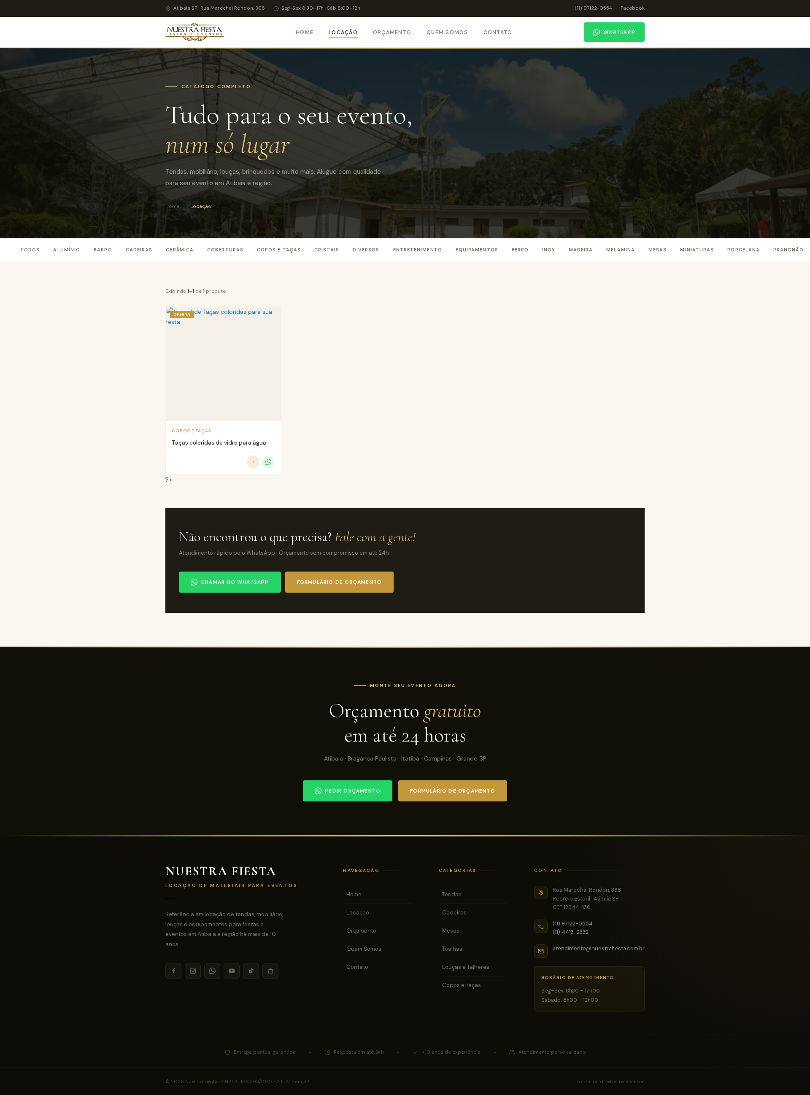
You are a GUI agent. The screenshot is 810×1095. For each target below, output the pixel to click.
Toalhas (452, 948)
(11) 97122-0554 (593, 8)
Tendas (452, 894)
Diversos (366, 250)
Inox (548, 250)
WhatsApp (619, 32)
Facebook (633, 8)
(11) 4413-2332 (571, 932)
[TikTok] (251, 971)
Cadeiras (139, 250)
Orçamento (392, 32)
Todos (30, 250)
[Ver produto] (253, 462)
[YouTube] (232, 971)
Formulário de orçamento (339, 582)
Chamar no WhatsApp (235, 582)
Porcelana (743, 250)
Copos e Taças (279, 250)
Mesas (657, 250)
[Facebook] (173, 971)
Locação (343, 32)
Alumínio (66, 250)
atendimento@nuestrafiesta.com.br (599, 948)
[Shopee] (270, 971)
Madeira (581, 250)
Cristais (326, 250)
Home (304, 32)
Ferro (520, 250)
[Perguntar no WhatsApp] (268, 462)
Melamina (620, 250)
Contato (498, 32)
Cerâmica (180, 250)
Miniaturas (697, 250)
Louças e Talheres (465, 967)
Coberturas (225, 250)
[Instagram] (193, 971)
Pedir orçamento (353, 791)
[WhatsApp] (212, 971)
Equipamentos (477, 250)
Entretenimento (417, 250)
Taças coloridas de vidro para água (219, 442)
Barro (103, 250)
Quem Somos (447, 32)
